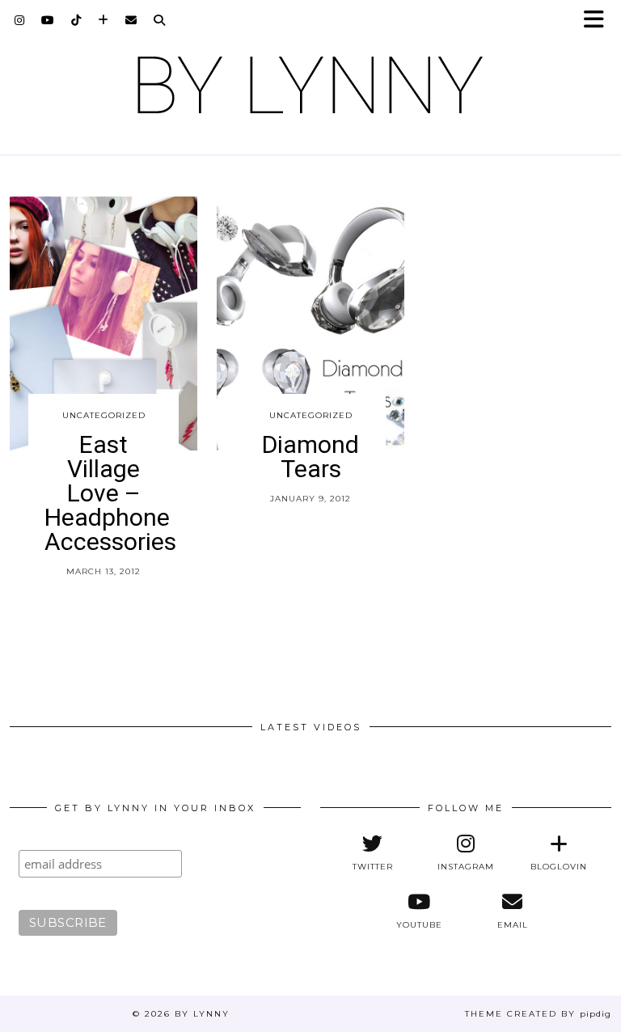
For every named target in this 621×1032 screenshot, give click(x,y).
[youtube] (48, 20)
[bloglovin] (103, 20)
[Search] (160, 20)
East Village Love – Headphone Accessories (110, 493)
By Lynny (202, 1014)
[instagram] (20, 20)
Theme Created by (538, 1014)
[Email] (131, 20)
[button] (599, 20)
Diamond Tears (310, 456)
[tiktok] (76, 20)
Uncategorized (104, 415)
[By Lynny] (310, 85)
